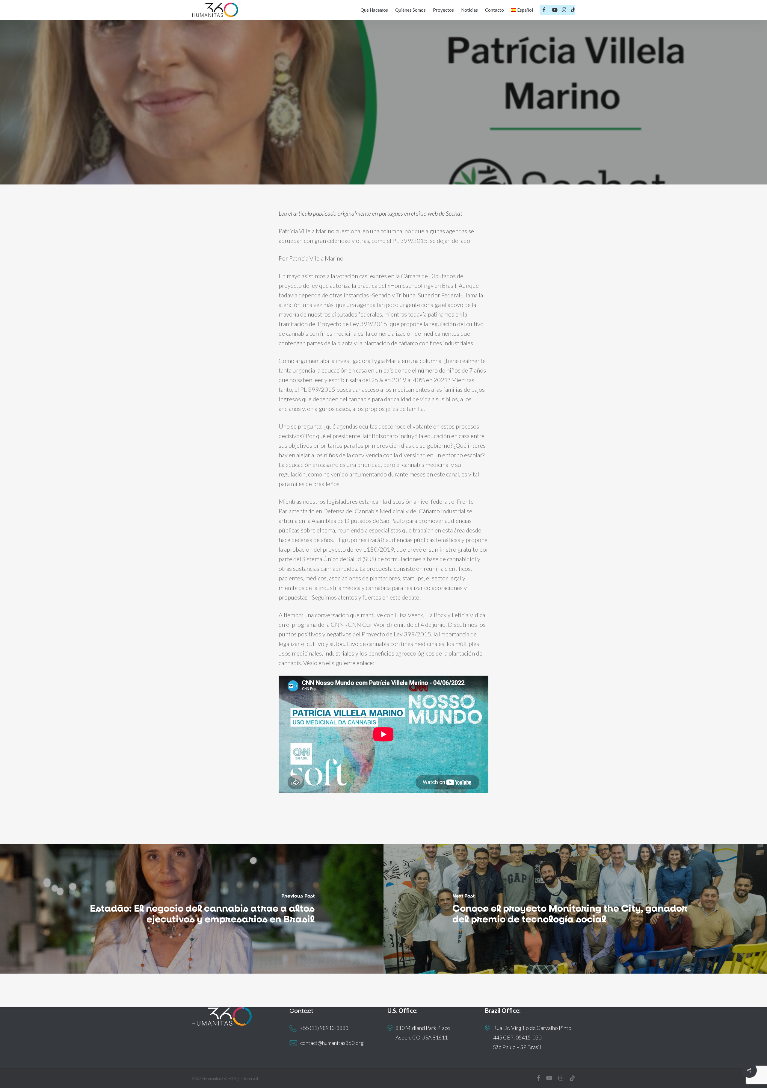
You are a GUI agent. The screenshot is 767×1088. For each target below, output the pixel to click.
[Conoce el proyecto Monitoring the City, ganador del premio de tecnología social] (575, 909)
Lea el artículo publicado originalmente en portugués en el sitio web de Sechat (370, 213)
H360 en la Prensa (383, 143)
